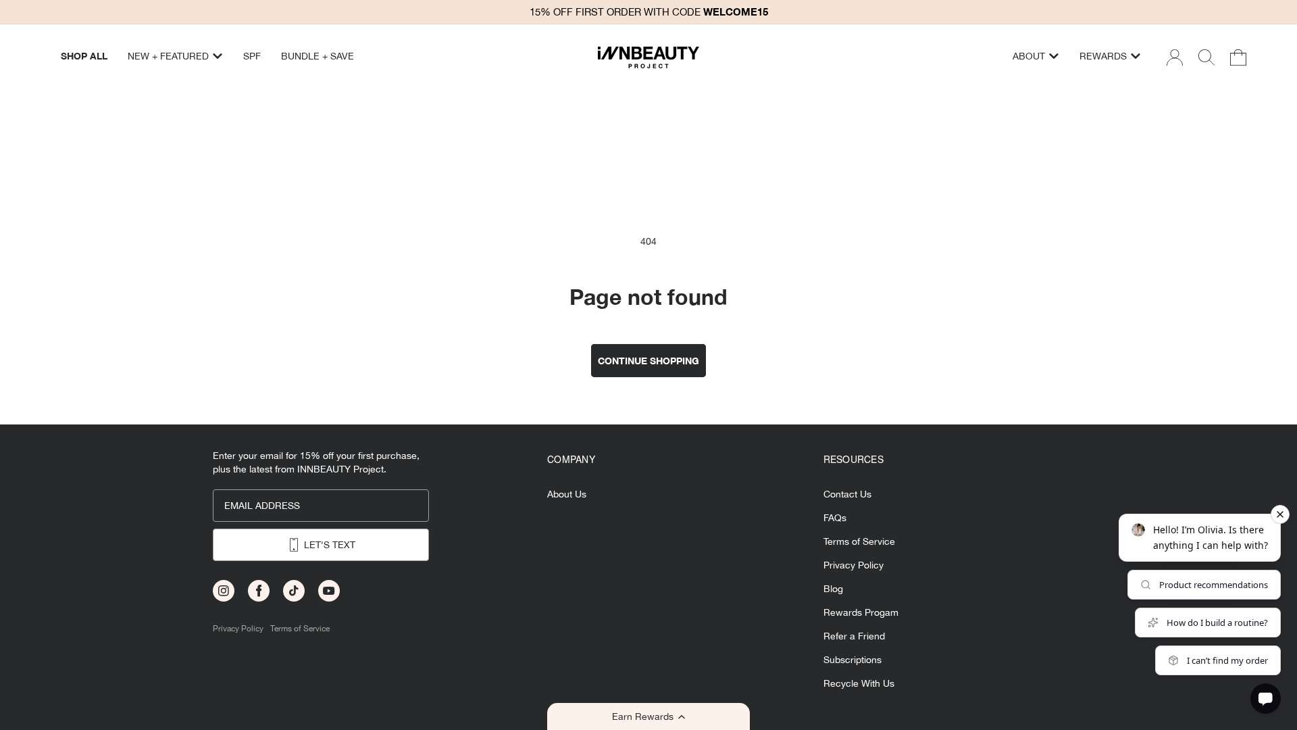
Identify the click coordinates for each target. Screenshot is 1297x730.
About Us (566, 494)
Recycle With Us (858, 684)
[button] (648, 716)
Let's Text (329, 544)
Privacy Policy (238, 629)
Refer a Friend (854, 636)
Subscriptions (852, 660)
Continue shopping (648, 360)
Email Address (262, 505)
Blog (833, 589)
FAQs (834, 518)
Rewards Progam (860, 613)
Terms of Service (300, 629)
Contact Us (847, 494)
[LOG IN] (1175, 57)
